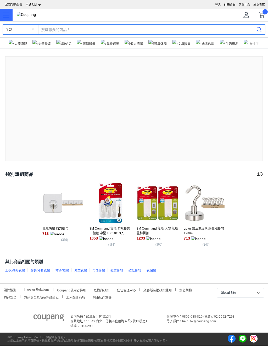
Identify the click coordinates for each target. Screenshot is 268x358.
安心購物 (185, 290)
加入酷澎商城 (75, 297)
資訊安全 (10, 297)
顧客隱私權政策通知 (157, 290)
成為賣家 (259, 4)
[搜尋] (259, 29)
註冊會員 (230, 4)
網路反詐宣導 (102, 297)
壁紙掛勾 (135, 270)
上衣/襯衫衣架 (15, 270)
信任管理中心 (126, 290)
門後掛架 (98, 270)
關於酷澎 (10, 290)
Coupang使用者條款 (71, 290)
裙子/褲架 (62, 270)
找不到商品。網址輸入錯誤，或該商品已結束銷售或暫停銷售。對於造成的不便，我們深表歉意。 (134, 104)
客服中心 (244, 4)
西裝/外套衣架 (40, 270)
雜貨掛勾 (116, 270)
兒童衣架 (80, 270)
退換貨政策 (101, 290)
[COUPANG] (49, 318)
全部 (9, 29)
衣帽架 (151, 270)
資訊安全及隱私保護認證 (41, 297)
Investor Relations (36, 289)
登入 (218, 4)
